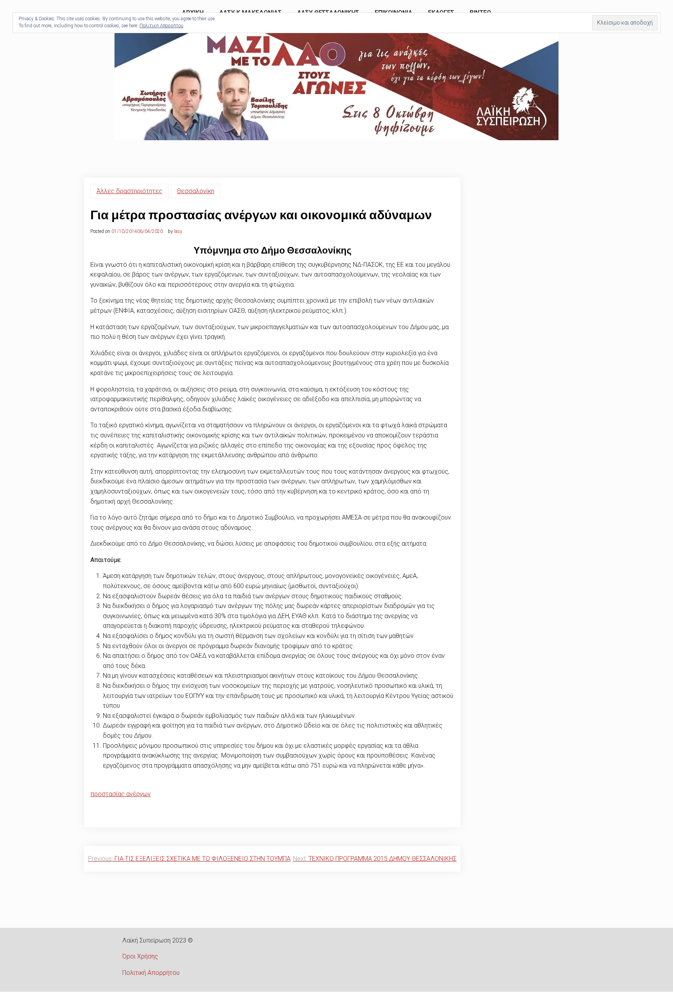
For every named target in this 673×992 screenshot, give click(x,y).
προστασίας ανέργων (120, 794)
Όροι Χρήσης (140, 956)
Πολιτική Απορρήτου (151, 972)
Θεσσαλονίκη (195, 191)
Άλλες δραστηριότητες (129, 191)
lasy (178, 231)
